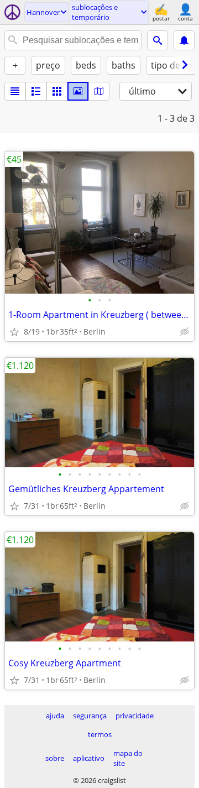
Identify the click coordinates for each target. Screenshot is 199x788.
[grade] (56, 91)
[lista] (14, 91)
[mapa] (98, 91)
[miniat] (35, 91)
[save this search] (184, 40)
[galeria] (77, 91)
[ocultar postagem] (184, 331)
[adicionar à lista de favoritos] (14, 331)
